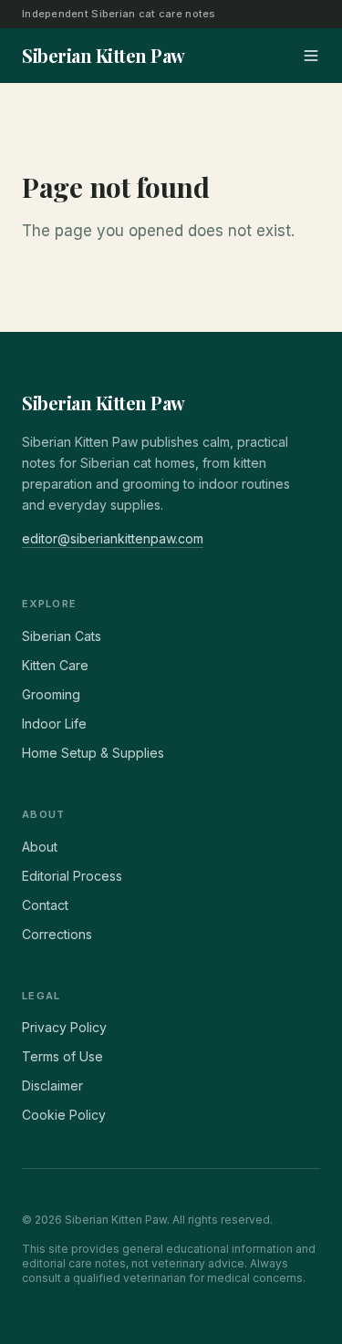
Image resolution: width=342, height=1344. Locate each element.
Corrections (57, 934)
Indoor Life (54, 723)
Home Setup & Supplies (93, 752)
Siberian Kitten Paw (103, 402)
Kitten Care (55, 665)
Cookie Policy (64, 1114)
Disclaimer (52, 1085)
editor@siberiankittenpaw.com (112, 538)
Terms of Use (62, 1056)
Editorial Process (72, 876)
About (39, 846)
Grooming (51, 694)
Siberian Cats (61, 636)
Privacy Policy (64, 1027)
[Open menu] (311, 55)
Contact (45, 905)
